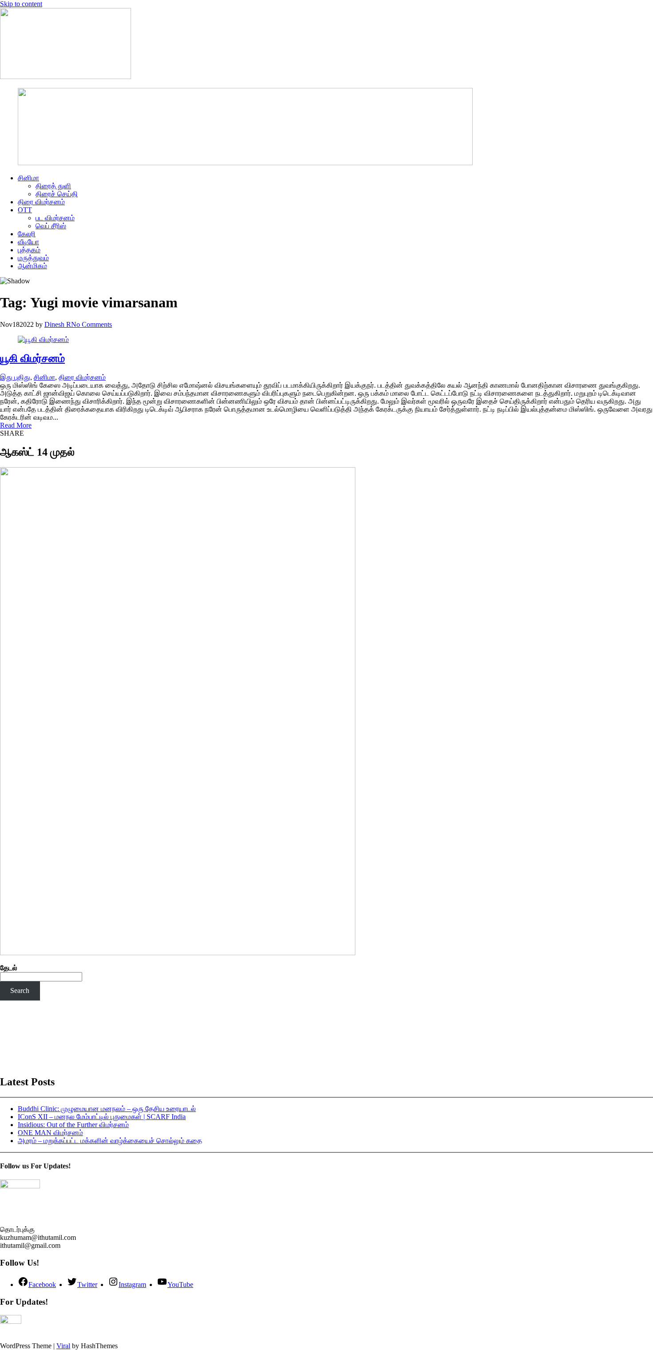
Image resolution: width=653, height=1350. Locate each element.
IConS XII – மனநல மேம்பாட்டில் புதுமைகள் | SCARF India (102, 1116)
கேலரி (27, 234)
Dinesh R (57, 324)
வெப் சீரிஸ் (51, 226)
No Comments (91, 324)
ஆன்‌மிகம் (32, 266)
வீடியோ (28, 242)
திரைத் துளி (53, 186)
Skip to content (21, 4)
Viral (63, 1346)
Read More (16, 425)
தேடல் (8, 968)
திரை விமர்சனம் (41, 202)
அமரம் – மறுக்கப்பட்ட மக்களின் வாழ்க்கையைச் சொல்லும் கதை (110, 1140)
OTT (25, 210)
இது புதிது (15, 377)
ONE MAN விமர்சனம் (50, 1132)
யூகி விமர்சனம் (32, 358)
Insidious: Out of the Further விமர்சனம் (73, 1124)
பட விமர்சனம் (55, 218)
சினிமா (28, 178)
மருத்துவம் (33, 258)
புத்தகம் (29, 250)
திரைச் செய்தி (57, 194)
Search (19, 990)
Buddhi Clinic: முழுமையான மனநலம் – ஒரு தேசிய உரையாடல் (107, 1108)
